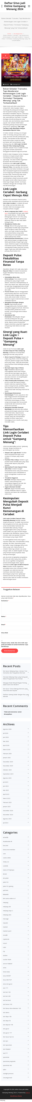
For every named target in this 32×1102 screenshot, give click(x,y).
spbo (4, 1069)
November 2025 (8, 766)
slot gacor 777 (7, 1033)
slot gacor (6, 1029)
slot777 (5, 1053)
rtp (4, 951)
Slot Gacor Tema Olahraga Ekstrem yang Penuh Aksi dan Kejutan (15, 689)
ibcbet (5, 874)
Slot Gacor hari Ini (8, 1037)
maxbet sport (7, 931)
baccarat (5, 845)
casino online (7, 858)
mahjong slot (7, 906)
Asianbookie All (7, 841)
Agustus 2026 (7, 729)
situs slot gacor (7, 984)
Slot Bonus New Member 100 (12, 1008)
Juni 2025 (6, 786)
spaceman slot (7, 1065)
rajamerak (6, 939)
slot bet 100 (6, 992)
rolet (4, 947)
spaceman (6, 1057)
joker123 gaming (8, 886)
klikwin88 (5, 894)
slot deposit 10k (8, 1024)
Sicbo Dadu (6, 972)
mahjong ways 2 (8, 910)
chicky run (6, 862)
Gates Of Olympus (8, 870)
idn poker (6, 878)
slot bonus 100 (7, 1004)
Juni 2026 (6, 737)
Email (3, 624)
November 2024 (8, 814)
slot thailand (6, 1049)
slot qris (5, 1041)
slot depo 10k (7, 1016)
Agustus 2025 (7, 778)
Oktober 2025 (7, 770)
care (4, 853)
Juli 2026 (5, 733)
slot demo (6, 1012)
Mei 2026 (6, 741)
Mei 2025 (6, 790)
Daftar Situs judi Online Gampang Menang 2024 (15, 6)
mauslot (5, 923)
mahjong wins (7, 915)
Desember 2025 (8, 762)
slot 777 (5, 988)
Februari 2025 (7, 802)
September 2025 (8, 774)
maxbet (5, 927)
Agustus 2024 (7, 819)
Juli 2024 (5, 823)
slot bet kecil (7, 1000)
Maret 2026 (6, 749)
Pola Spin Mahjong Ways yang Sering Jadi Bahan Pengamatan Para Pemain (15, 678)
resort (5, 943)
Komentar (5, 600)
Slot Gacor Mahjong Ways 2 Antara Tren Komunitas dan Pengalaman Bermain (15, 672)
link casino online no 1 (9, 898)
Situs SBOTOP (7, 980)
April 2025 (6, 794)
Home (9, 33)
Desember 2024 (8, 810)
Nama (3, 616)
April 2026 (6, 745)
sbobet (5, 955)
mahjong (5, 902)
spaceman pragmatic (9, 1061)
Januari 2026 (6, 757)
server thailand (7, 963)
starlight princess (8, 1073)
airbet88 (5, 837)
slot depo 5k (7, 1020)
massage (6, 919)
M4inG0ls (6, 84)
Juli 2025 (5, 782)
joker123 (6, 882)
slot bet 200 (6, 996)
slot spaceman (7, 1045)
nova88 (5, 935)
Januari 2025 (6, 806)
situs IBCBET (7, 976)
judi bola (5, 890)
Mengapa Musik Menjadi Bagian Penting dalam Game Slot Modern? (15, 683)
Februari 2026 (7, 753)
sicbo (4, 967)
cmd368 (5, 866)
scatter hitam (7, 959)
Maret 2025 (6, 798)
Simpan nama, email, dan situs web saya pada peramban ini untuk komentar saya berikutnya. (14, 644)
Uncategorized (17, 33)
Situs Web (4, 633)
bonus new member (9, 849)
